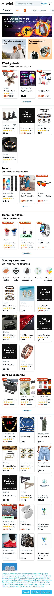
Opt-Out (35, 592)
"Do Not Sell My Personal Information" (25, 586)
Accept (26, 592)
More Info (46, 592)
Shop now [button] (8, 26)
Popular (7, 10)
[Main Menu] (3, 4)
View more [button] (27, 102)
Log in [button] (44, 3)
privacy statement (9, 578)
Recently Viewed (39, 10)
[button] (39, 3)
